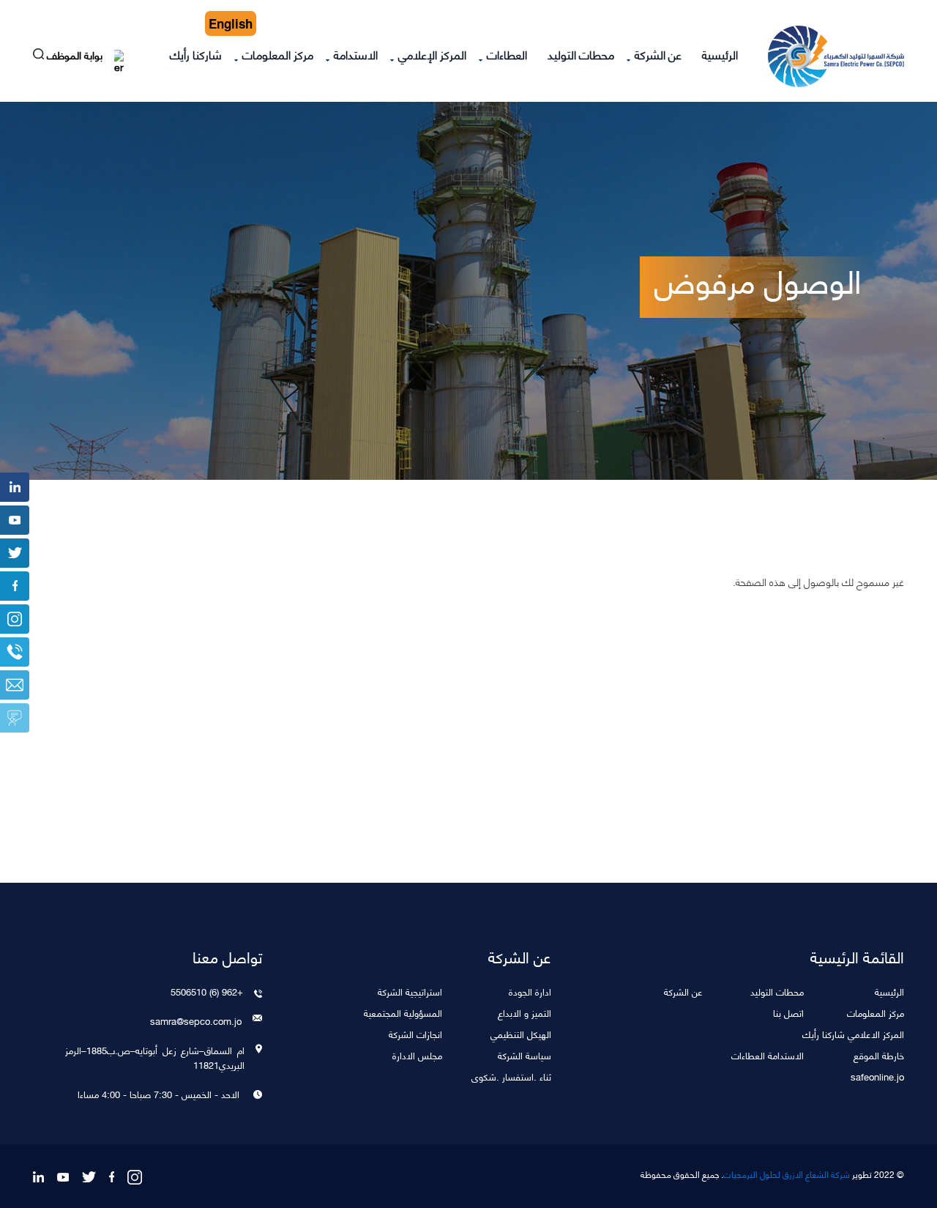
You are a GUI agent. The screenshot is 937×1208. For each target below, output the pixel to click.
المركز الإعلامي (432, 53)
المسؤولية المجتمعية (403, 1012)
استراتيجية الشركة (410, 991)
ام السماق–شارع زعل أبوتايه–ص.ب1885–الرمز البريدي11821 (154, 1057)
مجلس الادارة (417, 1054)
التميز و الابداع (524, 1012)
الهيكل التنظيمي (520, 1033)
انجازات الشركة (415, 1033)
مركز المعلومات (277, 53)
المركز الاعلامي (876, 1033)
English (231, 23)
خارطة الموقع (879, 1054)
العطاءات (507, 53)
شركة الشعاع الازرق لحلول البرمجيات (786, 1174)
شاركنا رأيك (196, 53)
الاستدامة (356, 53)
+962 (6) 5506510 (206, 991)
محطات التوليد (581, 53)
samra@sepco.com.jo (195, 1020)
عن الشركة (658, 53)
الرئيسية (720, 53)
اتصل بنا (788, 1012)
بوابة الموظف (76, 57)
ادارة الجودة (530, 991)
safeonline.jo (877, 1076)
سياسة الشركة (524, 1054)
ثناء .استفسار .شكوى (511, 1076)
